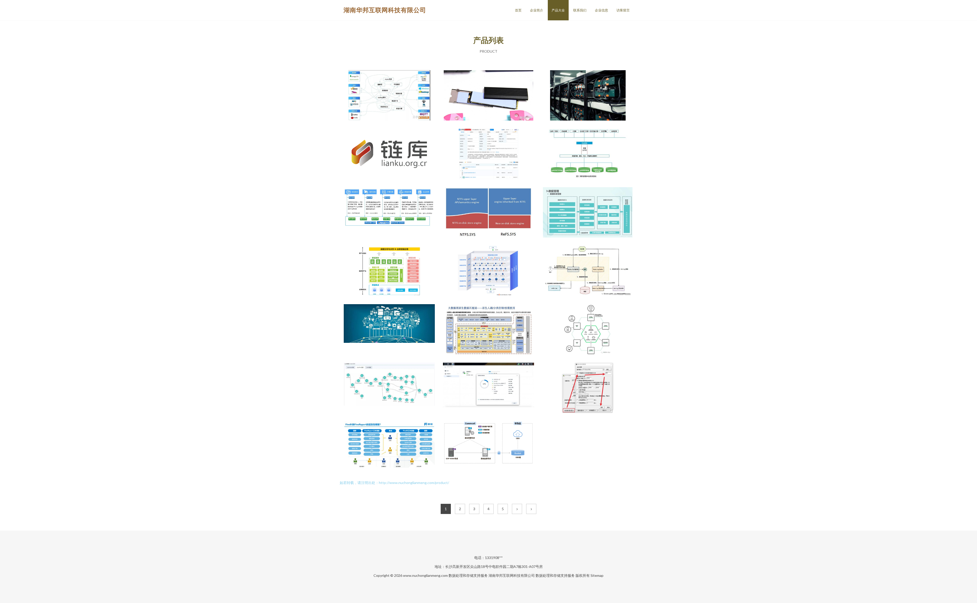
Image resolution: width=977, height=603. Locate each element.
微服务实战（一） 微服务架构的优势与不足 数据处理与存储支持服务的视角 (588, 330)
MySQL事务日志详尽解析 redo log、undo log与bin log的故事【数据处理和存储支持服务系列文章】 (587, 271)
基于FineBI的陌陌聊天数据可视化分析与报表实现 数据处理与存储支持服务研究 (389, 447)
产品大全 (558, 10)
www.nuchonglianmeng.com (425, 575)
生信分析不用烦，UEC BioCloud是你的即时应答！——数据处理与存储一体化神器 (389, 388)
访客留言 (623, 10)
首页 (518, 10)
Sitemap (597, 575)
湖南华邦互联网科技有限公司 (384, 10)
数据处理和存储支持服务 (468, 575)
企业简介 (536, 10)
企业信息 (601, 10)
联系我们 (579, 10)
